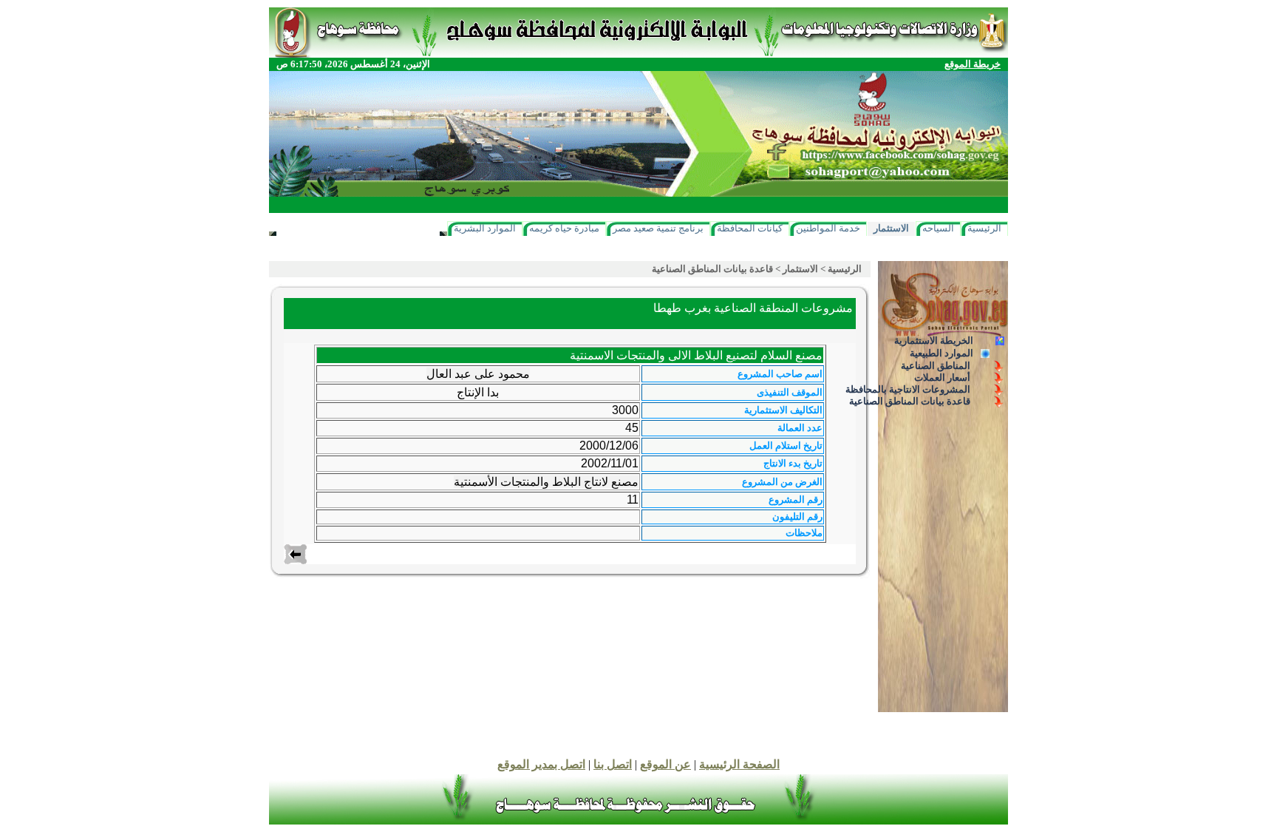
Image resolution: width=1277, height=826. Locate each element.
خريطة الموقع (972, 64)
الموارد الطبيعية (941, 353)
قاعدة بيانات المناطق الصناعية (909, 401)
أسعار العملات (942, 377)
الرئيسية (984, 228)
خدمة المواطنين (828, 228)
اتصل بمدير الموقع (541, 764)
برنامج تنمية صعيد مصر (658, 228)
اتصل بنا (612, 764)
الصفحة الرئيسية (739, 764)
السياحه (938, 228)
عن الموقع (665, 764)
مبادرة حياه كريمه (564, 228)
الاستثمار (891, 228)
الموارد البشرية (485, 228)
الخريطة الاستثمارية (933, 340)
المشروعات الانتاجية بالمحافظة (907, 389)
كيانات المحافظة (750, 228)
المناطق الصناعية (935, 365)
